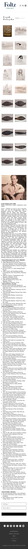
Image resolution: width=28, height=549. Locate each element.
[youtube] (23, 526)
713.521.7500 (14, 538)
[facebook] (17, 526)
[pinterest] (8, 526)
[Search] (23, 5)
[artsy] (20, 526)
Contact (14, 540)
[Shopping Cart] (20, 5)
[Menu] (25, 5)
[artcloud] (5, 526)
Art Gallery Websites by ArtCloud (18, 545)
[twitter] (11, 526)
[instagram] (14, 526)
